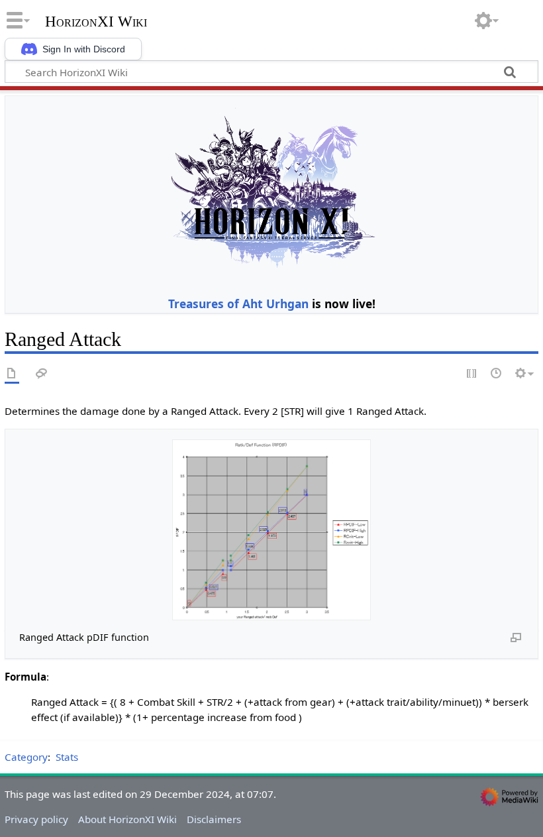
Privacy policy (36, 819)
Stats (67, 756)
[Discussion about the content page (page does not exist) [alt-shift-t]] (41, 374)
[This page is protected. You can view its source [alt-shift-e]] (472, 374)
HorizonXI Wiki (96, 22)
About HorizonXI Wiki (127, 819)
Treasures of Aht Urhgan (238, 303)
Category (26, 756)
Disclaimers (214, 819)
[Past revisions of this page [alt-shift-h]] (496, 374)
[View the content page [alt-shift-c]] (12, 374)
